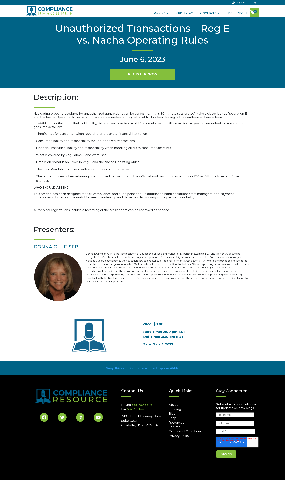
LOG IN (250, 2)
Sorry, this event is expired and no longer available (142, 368)
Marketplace (184, 13)
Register (240, 2)
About (243, 13)
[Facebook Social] (44, 418)
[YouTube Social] (98, 418)
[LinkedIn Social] (80, 418)
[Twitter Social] (62, 418)
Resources (208, 13)
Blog (229, 13)
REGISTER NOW (142, 74)
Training (159, 13)
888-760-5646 (142, 405)
